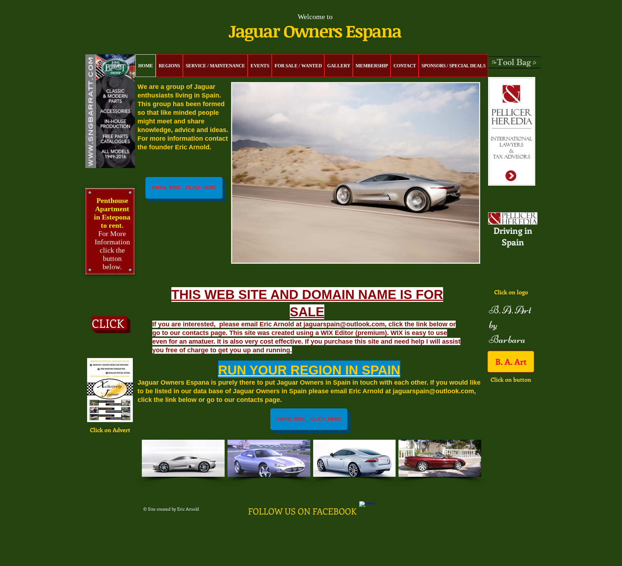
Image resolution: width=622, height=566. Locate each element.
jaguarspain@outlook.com (433, 391)
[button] (355, 173)
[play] (461, 256)
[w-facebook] (367, 509)
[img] (183, 458)
